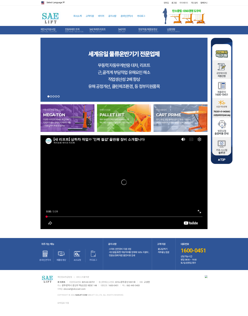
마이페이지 (184, 3)
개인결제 (194, 3)
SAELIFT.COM (81, 295)
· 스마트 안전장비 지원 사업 (119, 249)
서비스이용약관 (82, 277)
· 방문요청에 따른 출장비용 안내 (121, 255)
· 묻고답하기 (162, 249)
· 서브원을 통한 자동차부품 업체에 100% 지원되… (129, 252)
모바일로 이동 (63, 303)
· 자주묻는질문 (163, 252)
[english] (42, 3)
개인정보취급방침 (64, 277)
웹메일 (166, 3)
